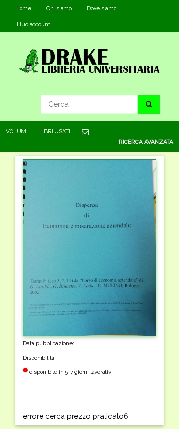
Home (23, 8)
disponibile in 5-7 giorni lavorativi (70, 372)
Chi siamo (59, 8)
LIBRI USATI (54, 131)
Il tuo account (32, 24)
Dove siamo (101, 8)
